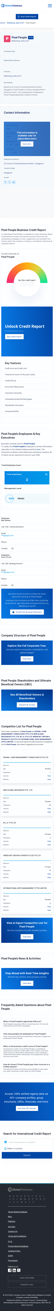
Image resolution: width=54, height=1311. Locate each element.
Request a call (27, 1284)
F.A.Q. (10, 1241)
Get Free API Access (27, 1108)
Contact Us (12, 1231)
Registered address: (12, 159)
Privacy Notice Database (18, 1246)
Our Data (11, 1226)
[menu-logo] (11, 5)
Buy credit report (14, 336)
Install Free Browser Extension (29, 612)
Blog (10, 1216)
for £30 (27, 284)
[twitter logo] (9, 182)
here (39, 449)
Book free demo (27, 1278)
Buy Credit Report (28, 16)
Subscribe (27, 144)
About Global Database (17, 1212)
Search (27, 1155)
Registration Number (12, 60)
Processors (13, 1260)
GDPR (10, 1255)
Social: (6, 177)
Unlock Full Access (27, 704)
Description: (8, 82)
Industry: (7, 71)
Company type (9, 51)
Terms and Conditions (17, 1236)
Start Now (27, 659)
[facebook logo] (5, 182)
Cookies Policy (14, 1251)
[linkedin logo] (13, 182)
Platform (11, 1221)
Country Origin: (9, 168)
